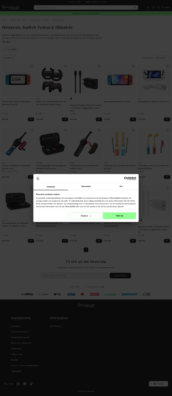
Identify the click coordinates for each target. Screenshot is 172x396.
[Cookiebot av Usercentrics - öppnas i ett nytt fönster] (126, 178)
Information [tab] (86, 186)
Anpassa (84, 216)
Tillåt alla (119, 216)
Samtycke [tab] (51, 187)
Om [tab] (121, 186)
